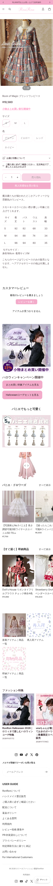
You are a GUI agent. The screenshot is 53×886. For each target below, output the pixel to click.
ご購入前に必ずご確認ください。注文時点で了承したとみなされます (27, 165)
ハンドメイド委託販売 (14, 796)
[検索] (9, 9)
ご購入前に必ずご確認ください (18, 801)
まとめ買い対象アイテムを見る (22, 384)
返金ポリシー (9, 812)
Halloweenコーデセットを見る (22, 394)
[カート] (49, 9)
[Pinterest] (37, 754)
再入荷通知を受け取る (26, 185)
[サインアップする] (46, 772)
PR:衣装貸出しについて (14, 834)
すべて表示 (45, 485)
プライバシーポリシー (14, 840)
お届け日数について (15, 158)
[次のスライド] (47, 514)
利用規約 (7, 823)
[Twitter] (31, 754)
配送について (9, 807)
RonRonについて (11, 790)
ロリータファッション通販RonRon (30, 868)
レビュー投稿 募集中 (13, 829)
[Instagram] (16, 754)
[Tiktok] (26, 754)
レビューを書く (26, 301)
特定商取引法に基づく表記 (16, 845)
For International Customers (17, 857)
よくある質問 (9, 818)
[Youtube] (21, 754)
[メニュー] (3, 9)
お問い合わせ (9, 851)
